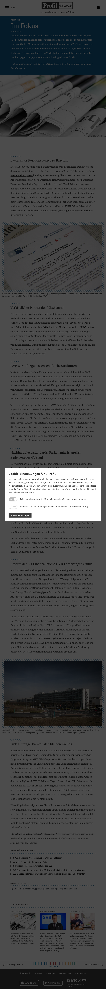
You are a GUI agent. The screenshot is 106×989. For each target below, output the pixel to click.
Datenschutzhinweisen (53, 489)
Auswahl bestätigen (20, 515)
